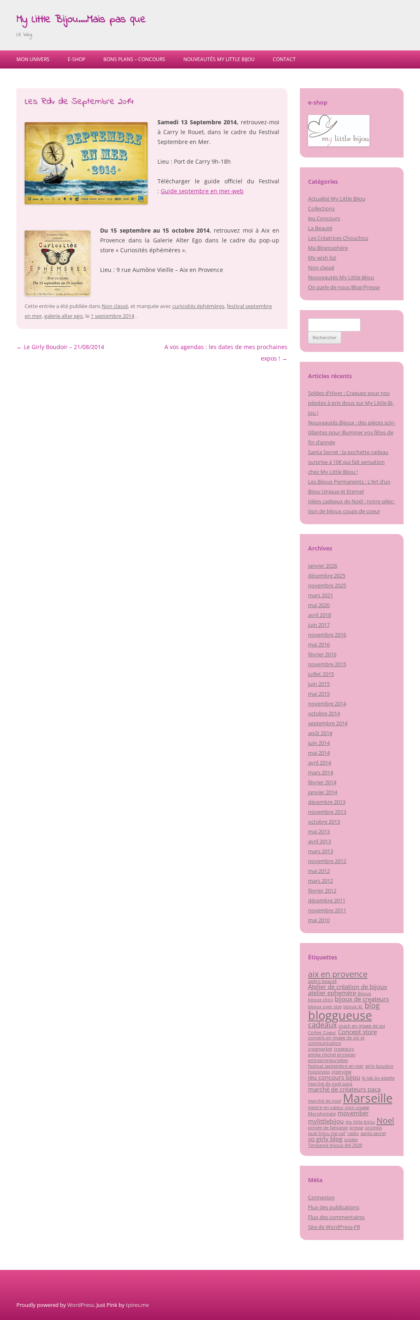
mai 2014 (319, 752)
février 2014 (322, 782)
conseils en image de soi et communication (336, 1040)
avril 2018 (319, 615)
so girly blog (325, 1139)
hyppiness (319, 1072)
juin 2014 (319, 743)
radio (353, 1133)
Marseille (368, 1098)
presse (356, 1127)
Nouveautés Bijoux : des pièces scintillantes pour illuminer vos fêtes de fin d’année (351, 432)
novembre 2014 (327, 703)
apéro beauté (322, 981)
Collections (321, 208)
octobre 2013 (324, 821)
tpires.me (137, 1305)
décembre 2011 (326, 900)
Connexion (321, 1197)
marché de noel (324, 1101)
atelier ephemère (332, 993)
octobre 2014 (324, 713)
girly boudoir (379, 1066)
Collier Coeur (322, 1032)
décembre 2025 (326, 575)
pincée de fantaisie (328, 1127)
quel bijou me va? (327, 1133)
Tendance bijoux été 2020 (335, 1145)
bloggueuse (340, 1015)
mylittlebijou (326, 1121)
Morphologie (322, 1114)
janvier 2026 (322, 565)
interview (341, 1072)
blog (372, 1005)
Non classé (115, 306)
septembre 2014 (327, 723)
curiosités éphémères (198, 306)
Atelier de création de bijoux (347, 986)
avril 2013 (319, 841)
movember (353, 1113)
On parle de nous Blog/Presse (344, 287)
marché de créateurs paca (344, 1089)
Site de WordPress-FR (334, 1227)
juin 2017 (319, 624)
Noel (385, 1120)
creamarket (320, 1049)
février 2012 (322, 890)
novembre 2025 (327, 585)
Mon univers (33, 59)
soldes (351, 1139)
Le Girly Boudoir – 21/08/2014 (60, 347)
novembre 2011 (327, 910)
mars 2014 (320, 772)
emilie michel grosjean (332, 1054)
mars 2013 (320, 851)
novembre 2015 (327, 664)
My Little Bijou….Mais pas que (81, 19)
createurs (344, 1049)
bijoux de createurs (362, 999)
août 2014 (320, 733)
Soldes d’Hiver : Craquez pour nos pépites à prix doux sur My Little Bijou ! (351, 402)
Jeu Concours (324, 218)
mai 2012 (319, 871)
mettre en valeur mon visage (338, 1107)
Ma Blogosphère (328, 247)
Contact (284, 59)
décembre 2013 (326, 802)
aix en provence (338, 974)
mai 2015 (319, 693)
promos (373, 1127)
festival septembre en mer (336, 1066)
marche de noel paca (330, 1084)
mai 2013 (319, 831)
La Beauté (320, 228)
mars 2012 (320, 880)
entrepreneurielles (328, 1060)
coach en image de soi (361, 1026)
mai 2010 (319, 920)
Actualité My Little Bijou (336, 198)
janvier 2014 (322, 792)
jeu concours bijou (334, 1077)
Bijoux (364, 993)
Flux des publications (333, 1207)
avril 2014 (319, 762)
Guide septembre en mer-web (202, 191)
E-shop (76, 59)
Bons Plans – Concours (134, 59)
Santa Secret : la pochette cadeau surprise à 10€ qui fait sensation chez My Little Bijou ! (348, 461)
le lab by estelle (378, 1078)
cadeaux (322, 1025)
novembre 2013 (327, 811)
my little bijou (360, 1122)
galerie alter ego (63, 316)
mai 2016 (319, 644)
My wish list (322, 257)
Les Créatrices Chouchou (338, 238)
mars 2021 (320, 595)
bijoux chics (320, 1000)
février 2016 (322, 654)
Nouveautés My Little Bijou (219, 59)
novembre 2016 (327, 634)
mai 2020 (319, 605)
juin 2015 (319, 683)
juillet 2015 (321, 674)
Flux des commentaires (336, 1217)
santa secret (373, 1133)
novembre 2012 (327, 861)
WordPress (80, 1305)
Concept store (357, 1032)
